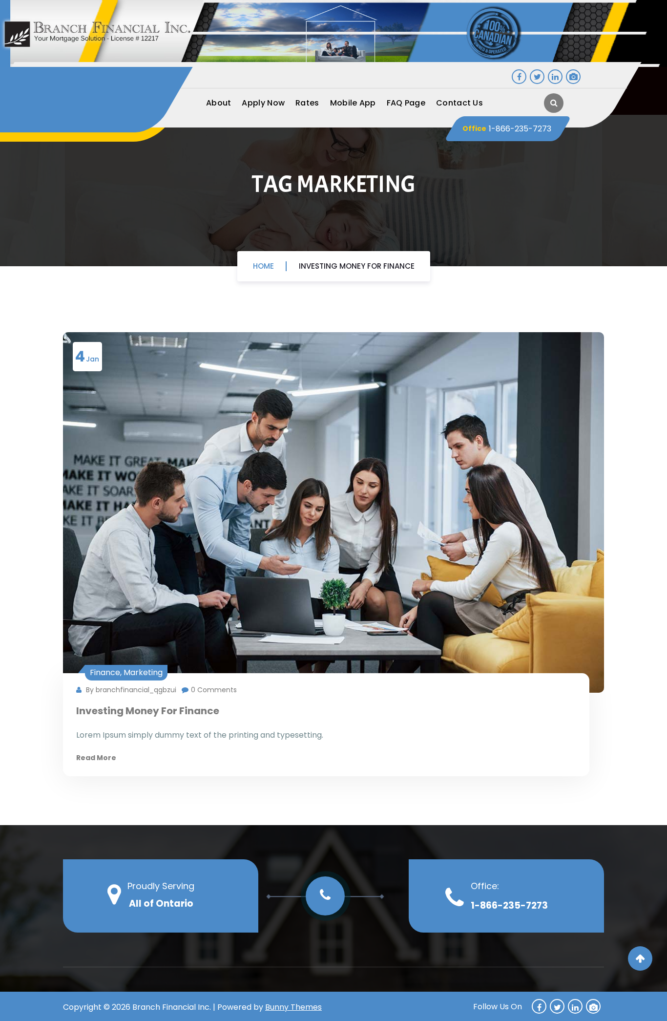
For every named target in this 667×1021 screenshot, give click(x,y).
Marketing (143, 672)
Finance (105, 672)
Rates (307, 102)
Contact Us (459, 102)
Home (263, 266)
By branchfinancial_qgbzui (130, 690)
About (218, 102)
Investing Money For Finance (357, 266)
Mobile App (353, 102)
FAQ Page (406, 102)
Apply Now (263, 102)
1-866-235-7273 (520, 128)
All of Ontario (161, 903)
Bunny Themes (293, 1007)
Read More (96, 758)
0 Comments (214, 690)
